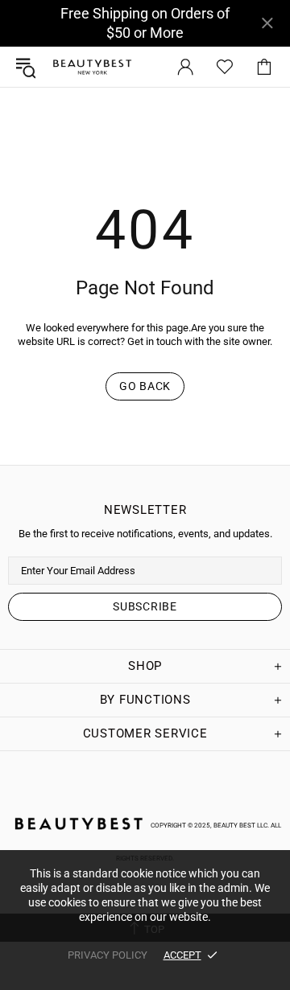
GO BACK (145, 386)
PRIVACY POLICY (107, 955)
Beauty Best (92, 67)
